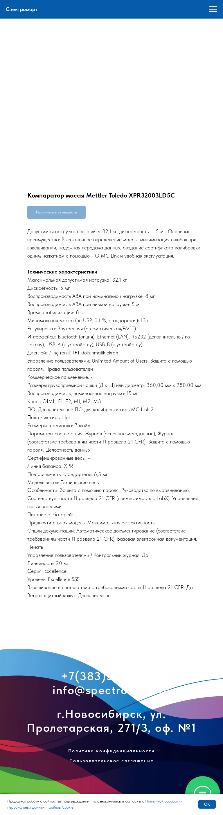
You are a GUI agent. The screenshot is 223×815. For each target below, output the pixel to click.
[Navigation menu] (213, 9)
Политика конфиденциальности (111, 751)
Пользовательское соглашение (111, 760)
